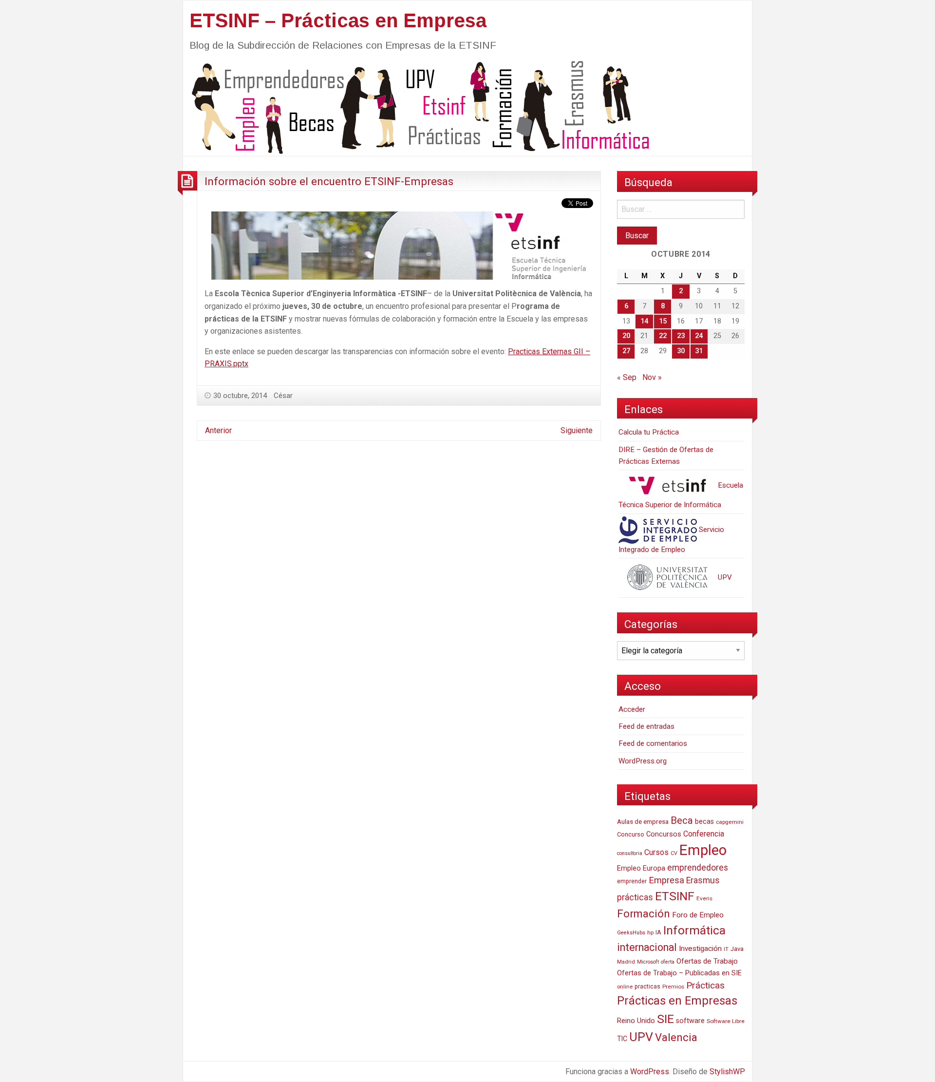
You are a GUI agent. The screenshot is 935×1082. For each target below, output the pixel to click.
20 (626, 336)
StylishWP (727, 1071)
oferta (667, 962)
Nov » (652, 377)
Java (737, 948)
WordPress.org (642, 761)
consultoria (629, 853)
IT (726, 949)
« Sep (626, 377)
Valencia (676, 1037)
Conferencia (703, 833)
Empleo (703, 850)
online (625, 987)
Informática (694, 930)
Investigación (700, 948)
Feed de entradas (646, 726)
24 (699, 336)
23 (681, 336)
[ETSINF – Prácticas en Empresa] (417, 106)
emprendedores (697, 868)
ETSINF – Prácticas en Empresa (337, 20)
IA (658, 932)
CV (674, 853)
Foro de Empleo (698, 915)
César (283, 395)
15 (663, 321)
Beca (682, 820)
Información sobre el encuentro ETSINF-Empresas (329, 181)
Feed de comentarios (652, 743)
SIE (665, 1019)
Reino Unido (636, 1020)
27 (626, 351)
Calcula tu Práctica (648, 432)
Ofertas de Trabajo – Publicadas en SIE (679, 972)
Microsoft (648, 962)
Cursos (656, 852)
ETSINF (674, 896)
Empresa (666, 880)
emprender (632, 881)
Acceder (631, 709)
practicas (647, 986)
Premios (673, 986)
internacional (647, 947)
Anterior (218, 430)
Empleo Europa (641, 868)
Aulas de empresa (643, 821)
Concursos (663, 834)
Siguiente (577, 430)
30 (681, 351)
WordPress (649, 1071)
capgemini (730, 821)
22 (663, 336)
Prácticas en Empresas (677, 1000)
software (690, 1021)
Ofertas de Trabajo (707, 961)
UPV (724, 577)
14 (644, 321)
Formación (643, 913)
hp (650, 932)
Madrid (626, 962)
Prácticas (705, 985)
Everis (704, 898)
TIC (622, 1039)
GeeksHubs (631, 933)
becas (704, 821)
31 (699, 351)
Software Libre (726, 1021)
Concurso (630, 834)
